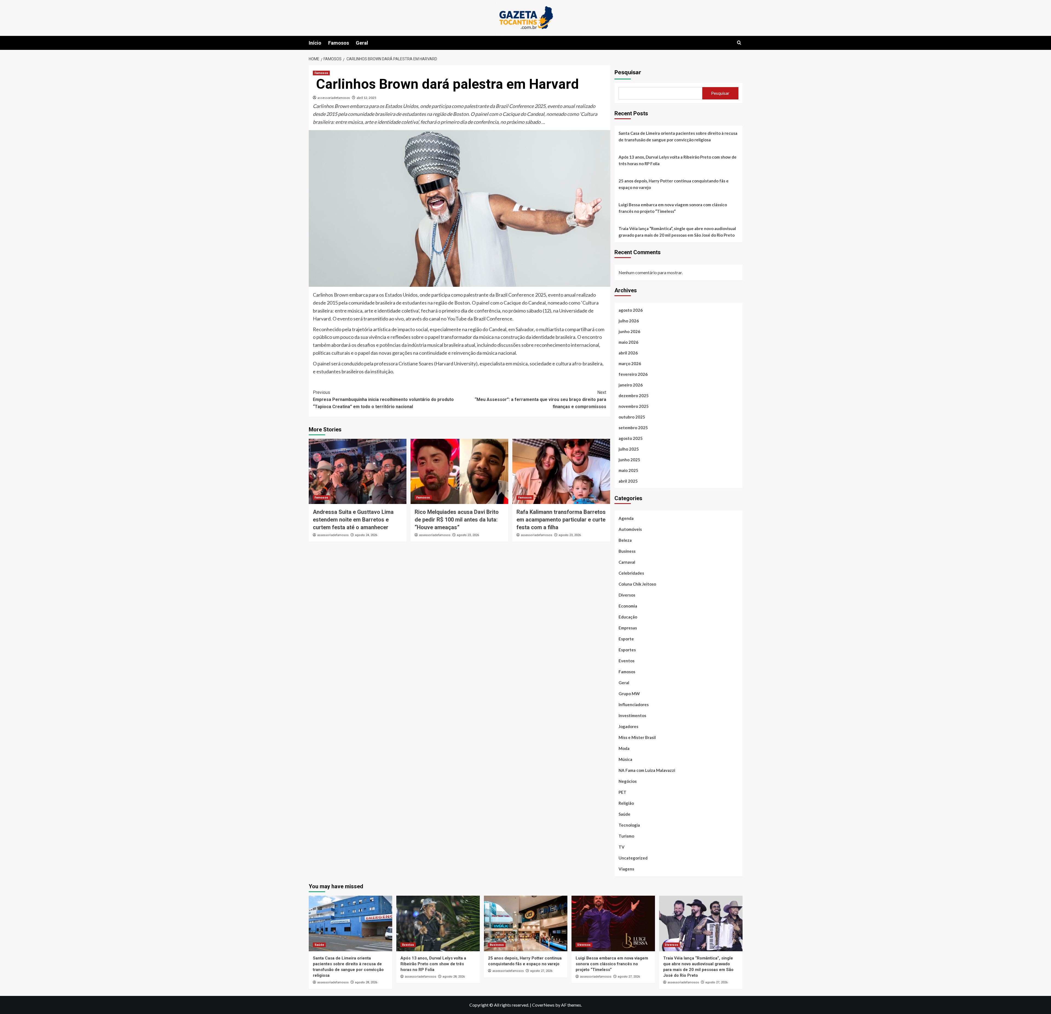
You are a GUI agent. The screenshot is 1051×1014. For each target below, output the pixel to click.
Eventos (626, 660)
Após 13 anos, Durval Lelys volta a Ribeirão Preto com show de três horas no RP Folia (678, 160)
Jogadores (628, 726)
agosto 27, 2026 (541, 971)
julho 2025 (629, 448)
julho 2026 (629, 320)
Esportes (627, 649)
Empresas (628, 627)
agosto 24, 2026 (366, 535)
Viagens (626, 868)
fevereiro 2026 (633, 374)
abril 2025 (628, 481)
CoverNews (543, 1004)
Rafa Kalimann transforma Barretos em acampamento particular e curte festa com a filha (561, 520)
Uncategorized (633, 857)
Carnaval (627, 562)
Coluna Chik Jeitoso (637, 584)
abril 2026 (628, 352)
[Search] (739, 43)
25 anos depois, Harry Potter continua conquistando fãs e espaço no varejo (674, 184)
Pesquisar (627, 72)
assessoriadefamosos (333, 98)
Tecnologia (629, 825)
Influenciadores (634, 704)
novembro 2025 (634, 406)
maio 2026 (628, 342)
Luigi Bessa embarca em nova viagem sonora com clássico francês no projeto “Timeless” (673, 208)
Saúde (624, 814)
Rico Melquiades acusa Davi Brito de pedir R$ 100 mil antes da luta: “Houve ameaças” (457, 520)
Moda (624, 748)
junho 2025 (629, 459)
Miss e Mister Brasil (637, 737)
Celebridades (631, 573)
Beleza (625, 540)
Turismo (626, 835)
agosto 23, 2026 (468, 535)
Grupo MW (629, 693)
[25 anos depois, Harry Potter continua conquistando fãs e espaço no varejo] (525, 923)
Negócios (628, 781)
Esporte (626, 638)
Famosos (338, 43)
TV (622, 846)
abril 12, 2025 (366, 98)
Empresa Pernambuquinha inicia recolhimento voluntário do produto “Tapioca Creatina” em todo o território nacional (383, 399)
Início (315, 43)
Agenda (626, 518)
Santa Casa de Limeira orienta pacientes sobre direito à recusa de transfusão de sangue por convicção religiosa (678, 136)
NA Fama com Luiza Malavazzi (647, 770)
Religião (626, 803)
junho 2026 (629, 331)
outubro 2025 (632, 416)
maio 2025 (628, 470)
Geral (362, 43)
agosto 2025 (631, 438)
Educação (628, 616)
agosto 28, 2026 (366, 982)
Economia (628, 605)
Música (625, 759)
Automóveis (630, 529)
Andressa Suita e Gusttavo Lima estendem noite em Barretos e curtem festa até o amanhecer (353, 520)
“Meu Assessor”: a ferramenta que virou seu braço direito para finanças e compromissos (540, 399)
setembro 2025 (633, 427)
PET (622, 792)
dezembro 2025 (634, 395)
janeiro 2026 (631, 384)
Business (627, 551)
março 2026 (630, 363)
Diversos (627, 594)
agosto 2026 (631, 310)
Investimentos (632, 715)
